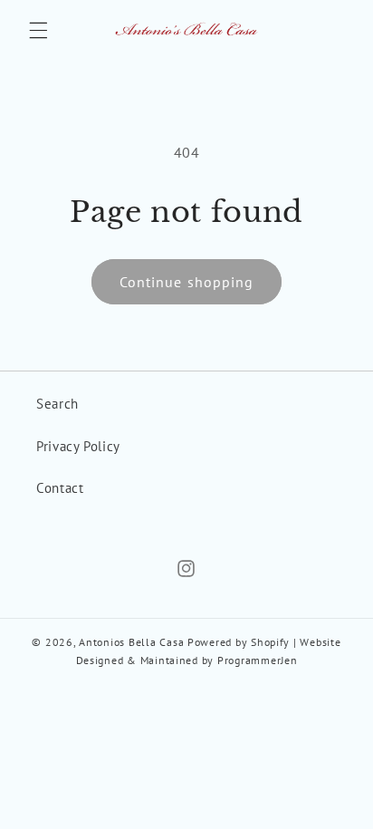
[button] (38, 30)
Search (57, 403)
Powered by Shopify (238, 642)
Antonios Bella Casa (131, 642)
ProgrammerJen (257, 660)
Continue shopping (186, 282)
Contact (59, 487)
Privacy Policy (78, 446)
